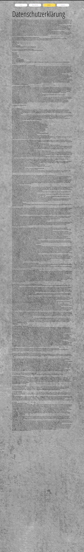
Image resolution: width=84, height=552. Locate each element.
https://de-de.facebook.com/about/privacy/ (45, 318)
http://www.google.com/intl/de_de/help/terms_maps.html (48, 389)
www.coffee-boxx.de (32, 46)
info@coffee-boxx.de (19, 46)
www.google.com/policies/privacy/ (19, 383)
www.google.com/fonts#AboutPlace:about (20, 382)
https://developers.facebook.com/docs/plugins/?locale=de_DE (24, 301)
